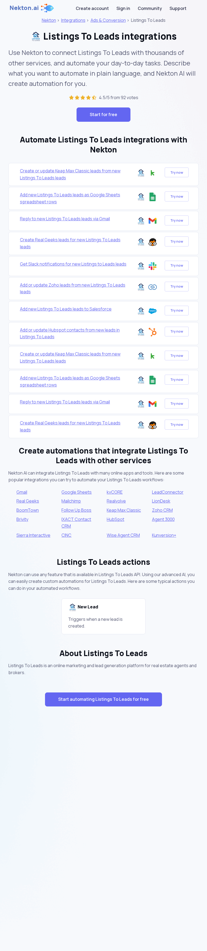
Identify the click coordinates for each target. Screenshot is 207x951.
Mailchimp (71, 501)
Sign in (123, 8)
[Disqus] (103, 806)
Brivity (22, 519)
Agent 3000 (163, 519)
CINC (66, 535)
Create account (92, 8)
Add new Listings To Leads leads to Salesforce (66, 309)
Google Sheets (76, 492)
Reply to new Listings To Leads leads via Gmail (65, 219)
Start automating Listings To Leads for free (103, 699)
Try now (176, 172)
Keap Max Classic (124, 510)
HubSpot (115, 519)
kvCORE (115, 492)
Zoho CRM (162, 510)
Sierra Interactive (33, 535)
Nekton (49, 20)
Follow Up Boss (76, 510)
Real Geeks (27, 501)
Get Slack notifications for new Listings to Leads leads (73, 264)
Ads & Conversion (108, 20)
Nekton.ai (24, 8)
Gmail (21, 492)
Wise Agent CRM (123, 535)
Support (178, 8)
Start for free (103, 114)
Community (150, 8)
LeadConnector (168, 492)
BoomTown (27, 510)
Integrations (73, 20)
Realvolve (116, 501)
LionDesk (161, 501)
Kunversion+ (164, 535)
